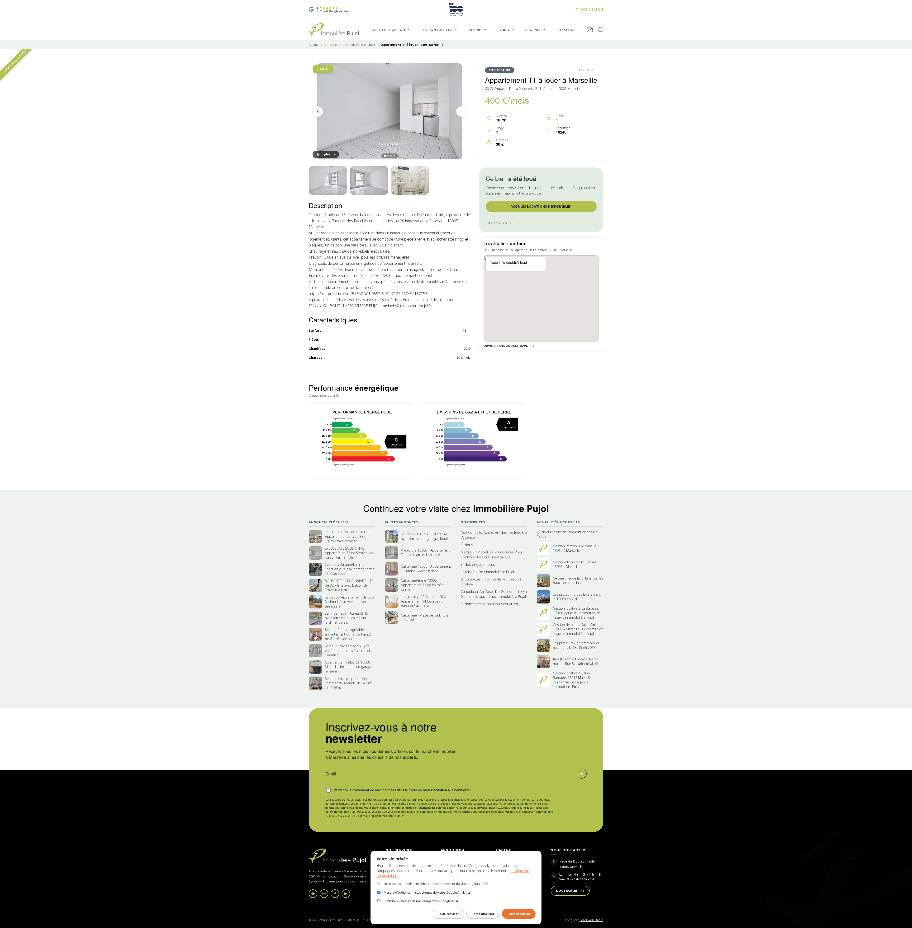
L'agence (533, 30)
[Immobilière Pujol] (341, 856)
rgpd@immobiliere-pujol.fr (387, 815)
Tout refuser (448, 914)
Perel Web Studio (591, 920)
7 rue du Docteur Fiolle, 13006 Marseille (577, 864)
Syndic (504, 30)
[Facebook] (335, 893)
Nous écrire (567, 891)
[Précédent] (318, 111)
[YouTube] (313, 893)
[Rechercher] (600, 29)
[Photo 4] (410, 180)
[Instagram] (324, 893)
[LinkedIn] (346, 893)
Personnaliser (482, 914)
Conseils (564, 30)
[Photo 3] (369, 180)
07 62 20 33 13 (344, 815)
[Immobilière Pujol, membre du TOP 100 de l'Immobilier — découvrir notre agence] (456, 9)
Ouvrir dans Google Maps (506, 345)
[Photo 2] (328, 180)
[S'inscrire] (582, 774)
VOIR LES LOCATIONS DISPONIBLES (541, 206)
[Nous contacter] (590, 30)
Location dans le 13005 (359, 44)
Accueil (314, 44)
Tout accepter (519, 914)
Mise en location (388, 30)
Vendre (475, 30)
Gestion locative (437, 30)
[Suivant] (461, 111)
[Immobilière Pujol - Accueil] (334, 29)
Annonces (331, 44)
